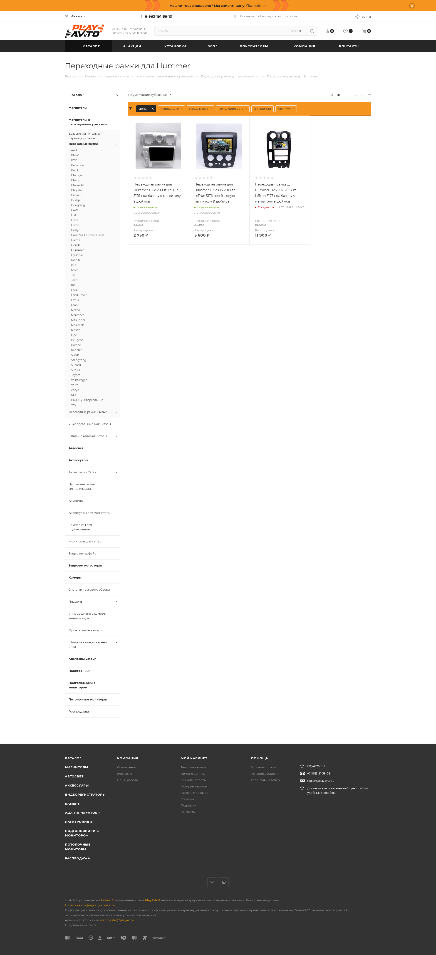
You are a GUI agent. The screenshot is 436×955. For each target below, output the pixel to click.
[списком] (362, 95)
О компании (126, 767)
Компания (127, 758)
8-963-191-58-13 (158, 16)
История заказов (194, 786)
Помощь (259, 758)
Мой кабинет (194, 758)
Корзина (187, 799)
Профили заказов (194, 792)
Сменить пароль (193, 780)
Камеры (73, 803)
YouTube (224, 882)
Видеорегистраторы (85, 794)
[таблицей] (370, 95)
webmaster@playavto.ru (118, 920)
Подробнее (256, 5)
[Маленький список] (331, 95)
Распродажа (77, 858)
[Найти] (311, 31)
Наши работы (127, 780)
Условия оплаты (263, 767)
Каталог (73, 758)
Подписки (188, 805)
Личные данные (193, 773)
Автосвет (74, 776)
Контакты (124, 773)
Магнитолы (76, 767)
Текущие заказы (193, 767)
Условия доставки (265, 773)
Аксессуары (77, 785)
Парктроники (78, 822)
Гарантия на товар (265, 780)
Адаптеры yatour (82, 812)
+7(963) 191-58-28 (318, 773)
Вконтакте (212, 882)
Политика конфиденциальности (90, 905)
